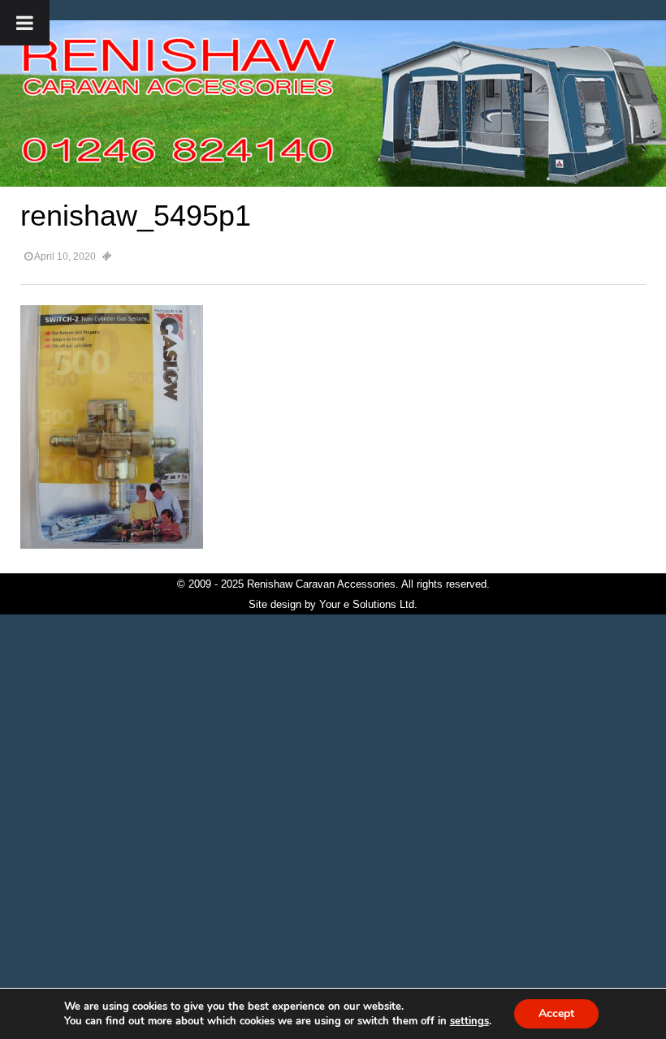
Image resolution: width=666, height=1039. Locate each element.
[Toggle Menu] (25, 22)
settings (469, 1021)
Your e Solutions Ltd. (368, 604)
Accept (556, 1013)
